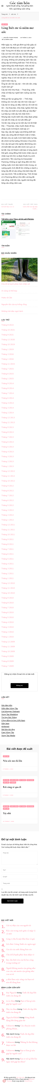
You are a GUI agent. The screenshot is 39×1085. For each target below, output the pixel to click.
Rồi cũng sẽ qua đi (12, 787)
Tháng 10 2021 (8, 330)
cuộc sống (14, 780)
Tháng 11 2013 (8, 422)
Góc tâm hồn (20, 3)
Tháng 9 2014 (7, 383)
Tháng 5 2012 (7, 505)
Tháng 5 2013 (7, 447)
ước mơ (4, 24)
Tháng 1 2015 (7, 378)
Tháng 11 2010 (8, 588)
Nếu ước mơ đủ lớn (12, 760)
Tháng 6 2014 (7, 398)
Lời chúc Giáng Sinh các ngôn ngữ (20, 944)
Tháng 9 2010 (7, 598)
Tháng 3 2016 (7, 354)
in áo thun (10, 1001)
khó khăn (30, 780)
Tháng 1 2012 (7, 520)
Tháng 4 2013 (7, 451)
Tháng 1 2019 (7, 349)
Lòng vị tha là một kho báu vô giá (20, 939)
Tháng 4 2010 (7, 622)
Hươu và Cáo (6, 297)
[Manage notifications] (4, 1080)
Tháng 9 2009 (7, 656)
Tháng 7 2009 (7, 666)
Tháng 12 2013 (8, 417)
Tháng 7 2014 (7, 393)
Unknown (10, 1025)
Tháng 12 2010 (8, 583)
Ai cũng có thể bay (9, 291)
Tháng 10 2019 (8, 344)
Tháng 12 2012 (8, 471)
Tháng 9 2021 (7, 334)
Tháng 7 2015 (7, 369)
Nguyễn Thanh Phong (11, 37)
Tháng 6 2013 (7, 442)
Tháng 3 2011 (7, 568)
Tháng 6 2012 (7, 500)
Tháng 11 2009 (8, 646)
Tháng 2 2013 (7, 461)
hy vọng (22, 780)
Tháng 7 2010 (7, 607)
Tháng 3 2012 (7, 510)
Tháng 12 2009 (8, 641)
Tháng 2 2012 (7, 515)
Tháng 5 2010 (7, 617)
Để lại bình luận (7, 39)
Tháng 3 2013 (7, 456)
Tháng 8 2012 (7, 490)
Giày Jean (5, 723)
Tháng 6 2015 (7, 373)
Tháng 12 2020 (8, 339)
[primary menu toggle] (2, 6)
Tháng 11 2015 (8, 364)
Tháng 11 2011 (8, 529)
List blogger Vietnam (10, 711)
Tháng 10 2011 (8, 534)
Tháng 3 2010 (7, 627)
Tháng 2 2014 (7, 412)
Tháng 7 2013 (7, 437)
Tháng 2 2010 (7, 632)
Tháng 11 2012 (8, 476)
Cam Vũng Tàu (7, 732)
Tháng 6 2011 (7, 554)
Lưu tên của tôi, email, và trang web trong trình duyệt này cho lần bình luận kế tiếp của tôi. (19, 893)
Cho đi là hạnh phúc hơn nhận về (15, 284)
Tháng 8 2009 (7, 661)
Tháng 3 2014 (7, 408)
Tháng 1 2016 (7, 359)
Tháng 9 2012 (7, 486)
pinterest (5, 726)
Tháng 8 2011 (7, 544)
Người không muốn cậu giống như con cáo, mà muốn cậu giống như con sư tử (20, 971)
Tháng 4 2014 (7, 403)
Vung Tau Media (8, 735)
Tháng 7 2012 (7, 495)
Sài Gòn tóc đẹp (8, 729)
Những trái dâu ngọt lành (12, 311)
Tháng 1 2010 (7, 637)
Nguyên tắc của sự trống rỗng (14, 304)
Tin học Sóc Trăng (9, 717)
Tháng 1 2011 (7, 578)
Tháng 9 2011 (7, 539)
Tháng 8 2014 (7, 388)
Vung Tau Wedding (9, 714)
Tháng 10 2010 (8, 593)
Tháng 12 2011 (8, 524)
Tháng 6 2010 (7, 612)
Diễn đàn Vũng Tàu (9, 708)
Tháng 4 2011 (7, 563)
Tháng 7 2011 (7, 549)
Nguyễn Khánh (12, 1017)
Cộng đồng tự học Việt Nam (13, 720)
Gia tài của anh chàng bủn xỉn (19, 949)
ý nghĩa (12, 782)
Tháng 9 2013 (7, 427)
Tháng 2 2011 (7, 573)
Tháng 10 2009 (8, 651)
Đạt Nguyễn (11, 992)
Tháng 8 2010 (7, 602)
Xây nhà (7, 813)
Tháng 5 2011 (7, 559)
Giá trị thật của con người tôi (18, 925)
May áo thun (11, 1009)
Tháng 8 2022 (7, 325)
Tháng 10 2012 (8, 481)
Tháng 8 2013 (7, 432)
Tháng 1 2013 (7, 466)
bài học (6, 780)
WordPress (28, 1081)
